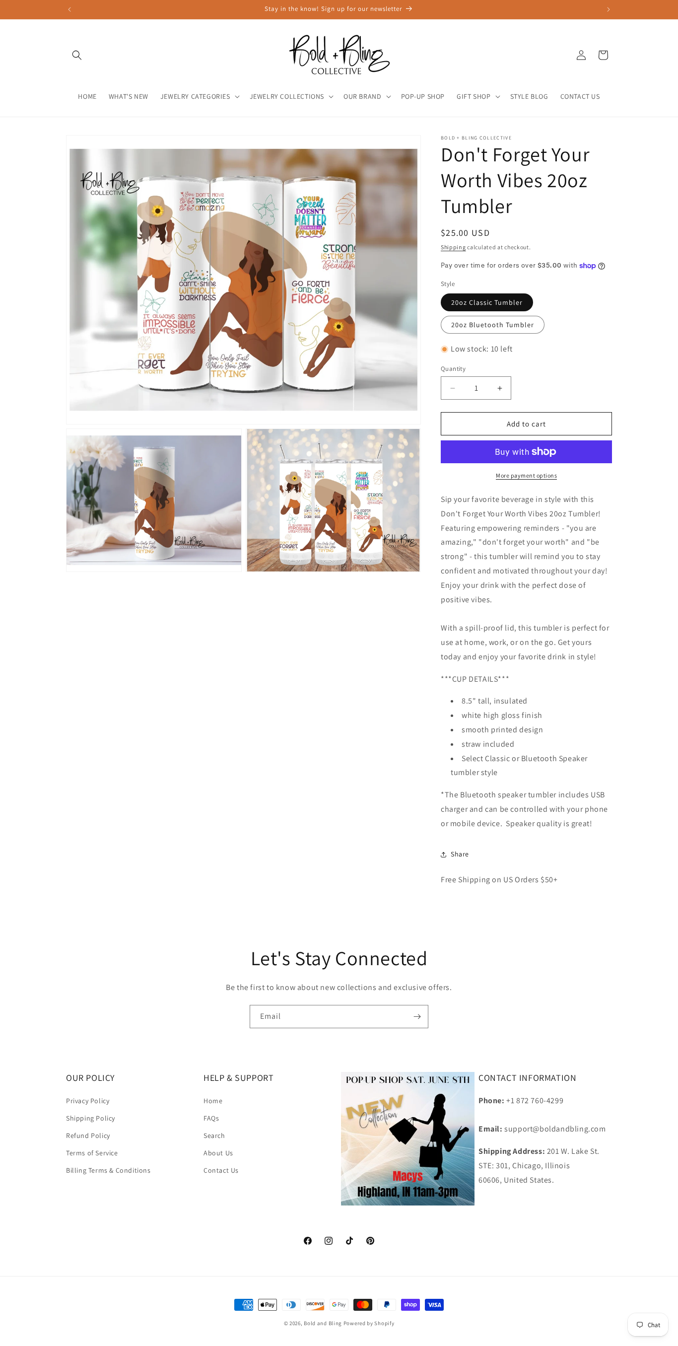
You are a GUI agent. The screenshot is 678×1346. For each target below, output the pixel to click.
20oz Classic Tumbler (487, 302)
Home (212, 1100)
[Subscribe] (417, 1016)
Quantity (453, 368)
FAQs (211, 1117)
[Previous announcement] (69, 9)
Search (214, 1135)
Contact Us (221, 1170)
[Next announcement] (608, 9)
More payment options (526, 475)
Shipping (453, 247)
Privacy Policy (87, 1100)
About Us (218, 1152)
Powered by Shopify (369, 1323)
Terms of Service (92, 1152)
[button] (77, 55)
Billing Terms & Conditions (108, 1170)
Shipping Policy (90, 1117)
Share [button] (460, 854)
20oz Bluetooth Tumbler (492, 324)
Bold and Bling (323, 1323)
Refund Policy (88, 1135)
